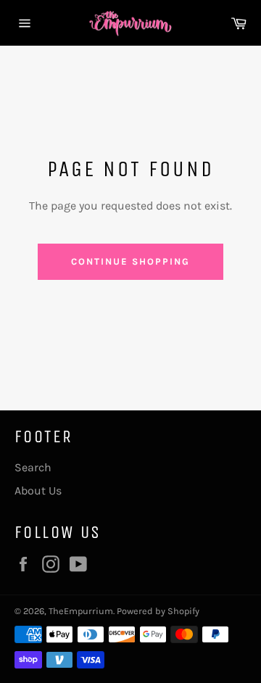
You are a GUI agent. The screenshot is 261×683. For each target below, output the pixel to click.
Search (32, 467)
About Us (38, 490)
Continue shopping (130, 261)
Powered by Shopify (158, 610)
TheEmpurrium (81, 610)
